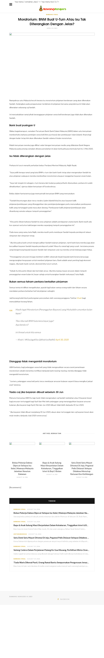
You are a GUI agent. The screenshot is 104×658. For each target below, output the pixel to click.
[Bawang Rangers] (52, 11)
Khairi (79, 298)
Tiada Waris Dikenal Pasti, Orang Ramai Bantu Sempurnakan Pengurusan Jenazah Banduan (52, 562)
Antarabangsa (20, 534)
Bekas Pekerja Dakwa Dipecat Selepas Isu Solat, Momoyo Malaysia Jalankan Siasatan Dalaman (22, 468)
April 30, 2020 (62, 339)
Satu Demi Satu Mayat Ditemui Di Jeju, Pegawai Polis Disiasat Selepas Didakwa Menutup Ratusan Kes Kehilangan (81, 468)
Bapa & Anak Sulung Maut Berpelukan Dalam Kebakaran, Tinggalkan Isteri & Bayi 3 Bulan (52, 525)
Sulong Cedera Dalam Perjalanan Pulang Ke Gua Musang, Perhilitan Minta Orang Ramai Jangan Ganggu (52, 550)
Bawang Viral (52, 14)
